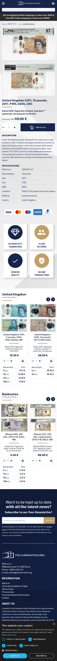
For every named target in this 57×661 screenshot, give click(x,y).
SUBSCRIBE (49, 520)
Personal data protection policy (16, 595)
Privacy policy (8, 592)
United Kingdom (14, 295)
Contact (5, 598)
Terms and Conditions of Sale (14, 586)
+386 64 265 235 (15, 569)
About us (6, 583)
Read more (11, 635)
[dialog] (28, 641)
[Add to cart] (23, 360)
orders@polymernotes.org (20, 572)
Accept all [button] (15, 656)
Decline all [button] (41, 656)
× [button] (54, 624)
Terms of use (8, 589)
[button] (28, 650)
